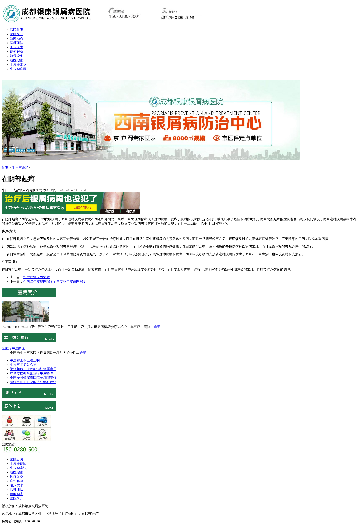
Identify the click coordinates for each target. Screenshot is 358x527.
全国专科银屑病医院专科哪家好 (33, 378)
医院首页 (16, 29)
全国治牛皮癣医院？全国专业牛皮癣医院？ (54, 281)
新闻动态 (16, 38)
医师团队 (16, 43)
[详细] (157, 327)
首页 (5, 167)
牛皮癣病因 (18, 69)
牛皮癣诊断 (20, 167)
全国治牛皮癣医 (13, 348)
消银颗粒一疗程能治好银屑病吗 (33, 369)
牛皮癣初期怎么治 (23, 364)
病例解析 (16, 51)
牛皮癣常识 (18, 64)
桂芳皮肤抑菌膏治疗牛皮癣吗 (31, 373)
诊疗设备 (16, 56)
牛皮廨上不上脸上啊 (25, 360)
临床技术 (16, 47)
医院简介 (16, 34)
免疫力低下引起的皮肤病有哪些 (33, 382)
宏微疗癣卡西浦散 (36, 277)
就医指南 (16, 60)
